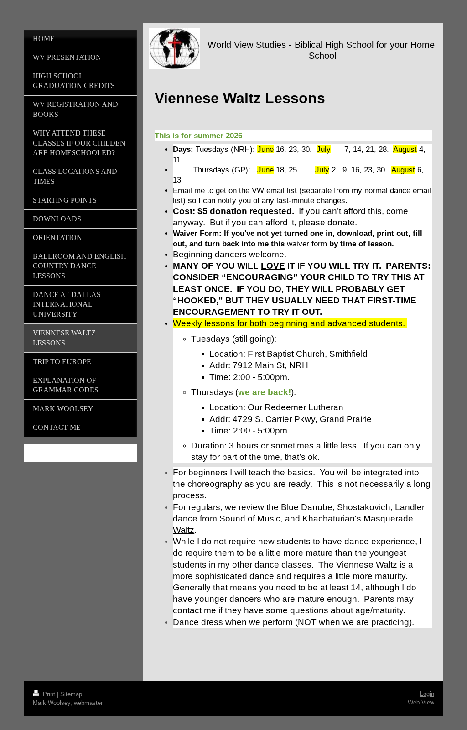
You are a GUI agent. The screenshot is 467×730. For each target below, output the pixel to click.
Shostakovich (363, 507)
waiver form (307, 244)
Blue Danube (306, 507)
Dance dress (198, 622)
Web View (421, 702)
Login (427, 693)
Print (49, 694)
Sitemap (71, 694)
